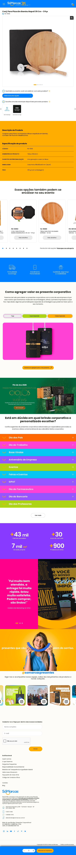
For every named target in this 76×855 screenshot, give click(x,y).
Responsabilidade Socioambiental (13, 767)
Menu (4, 4)
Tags (12, 316)
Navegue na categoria (65, 248)
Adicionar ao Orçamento (45, 850)
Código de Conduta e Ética (11, 777)
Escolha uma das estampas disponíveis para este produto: (25, 102)
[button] (35, 84)
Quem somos (6, 759)
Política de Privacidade (67, 844)
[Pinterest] (21, 831)
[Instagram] (3, 831)
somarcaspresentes (38, 673)
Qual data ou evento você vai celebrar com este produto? (25, 91)
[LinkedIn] (7, 831)
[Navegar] (16, 623)
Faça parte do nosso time (10, 775)
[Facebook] (14, 831)
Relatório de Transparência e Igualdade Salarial (17, 769)
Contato (5, 783)
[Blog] (25, 831)
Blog (3, 785)
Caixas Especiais (60, 316)
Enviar (36, 749)
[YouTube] (11, 831)
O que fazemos (7, 761)
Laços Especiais (34, 316)
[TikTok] (18, 831)
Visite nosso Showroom (9, 772)
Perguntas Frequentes (9, 764)
